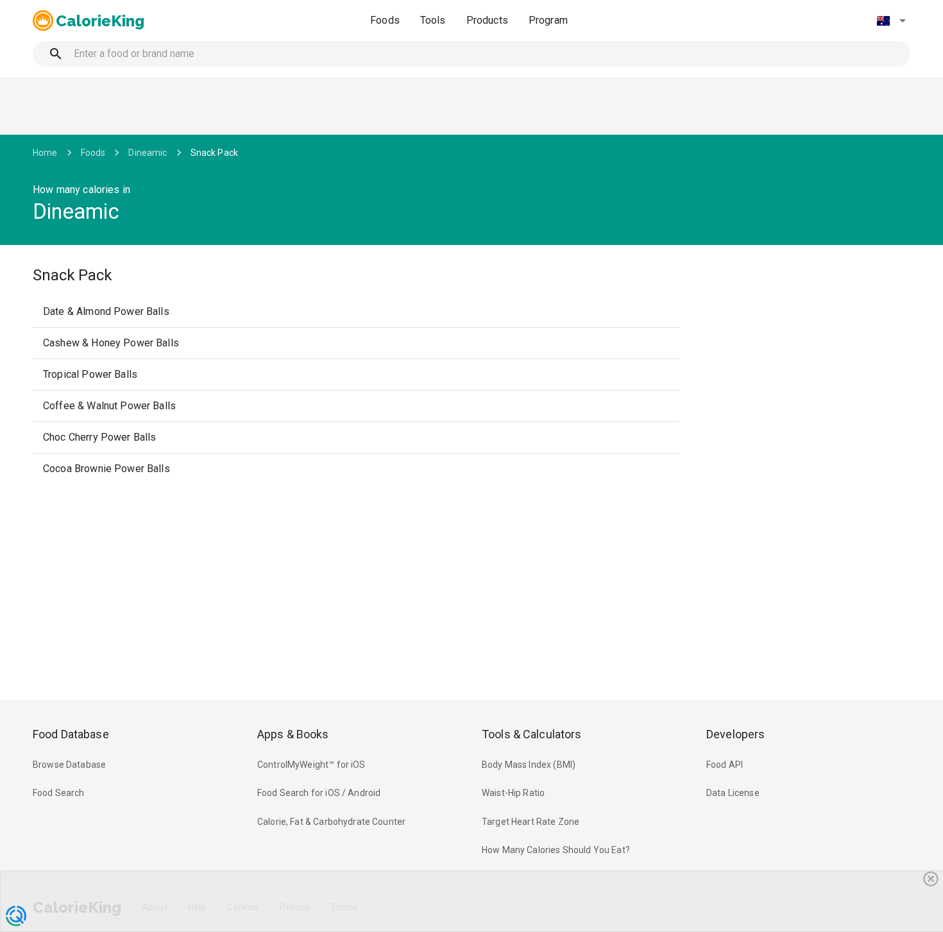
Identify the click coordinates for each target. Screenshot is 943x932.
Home (45, 153)
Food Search (59, 793)
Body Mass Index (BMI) (528, 764)
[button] (891, 20)
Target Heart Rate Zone (530, 822)
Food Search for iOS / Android (318, 793)
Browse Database (69, 764)
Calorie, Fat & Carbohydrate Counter (331, 822)
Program (548, 20)
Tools (433, 20)
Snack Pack (215, 153)
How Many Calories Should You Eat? (556, 850)
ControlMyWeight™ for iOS (311, 764)
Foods (385, 20)
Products (487, 20)
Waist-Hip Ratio (513, 793)
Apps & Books (293, 734)
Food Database (71, 734)
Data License (733, 793)
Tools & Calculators (532, 734)
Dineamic (147, 153)
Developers (735, 734)
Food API (724, 764)
